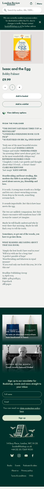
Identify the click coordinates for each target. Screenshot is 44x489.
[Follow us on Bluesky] (12, 455)
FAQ (31, 475)
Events (17, 465)
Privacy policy (27, 470)
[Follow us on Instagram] (19, 455)
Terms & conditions (18, 475)
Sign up (22, 418)
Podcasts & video (30, 465)
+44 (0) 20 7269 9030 (22, 449)
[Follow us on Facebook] (33, 455)
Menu (39, 4)
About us (14, 470)
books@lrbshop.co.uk (13, 26)
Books (9, 465)
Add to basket (22, 96)
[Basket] (31, 4)
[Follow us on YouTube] (26, 455)
